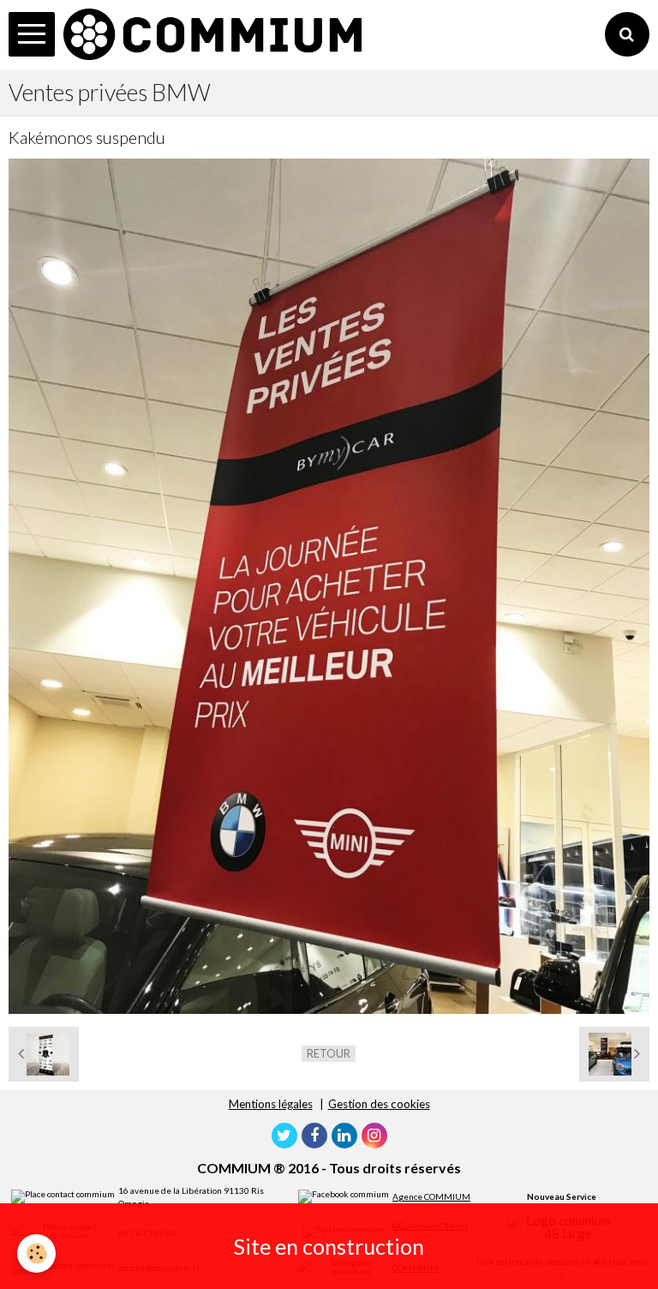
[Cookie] (36, 1253)
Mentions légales (271, 1104)
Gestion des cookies (379, 1104)
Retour (328, 1053)
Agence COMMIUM (431, 1196)
